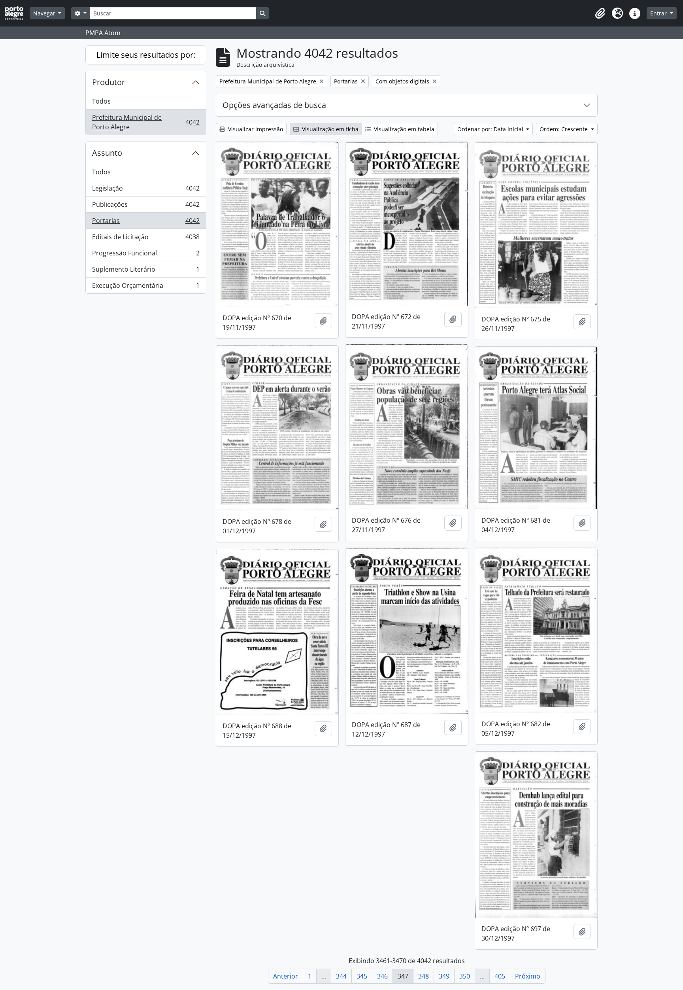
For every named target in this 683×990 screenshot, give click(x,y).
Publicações (146, 206)
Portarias (146, 222)
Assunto (107, 152)
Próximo (527, 976)
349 (444, 976)
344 (341, 976)
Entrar (659, 13)
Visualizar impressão (254, 129)
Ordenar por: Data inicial (491, 129)
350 (464, 976)
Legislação (146, 190)
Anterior (285, 976)
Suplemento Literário (146, 271)
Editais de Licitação (146, 238)
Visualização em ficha (329, 129)
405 (499, 976)
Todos (101, 101)
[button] (600, 13)
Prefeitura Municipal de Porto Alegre (146, 122)
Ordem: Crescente (564, 129)
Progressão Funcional (146, 255)
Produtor (108, 82)
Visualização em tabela (403, 129)
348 (423, 976)
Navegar (45, 13)
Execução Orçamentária (146, 287)
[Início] (17, 13)
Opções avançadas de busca (274, 105)
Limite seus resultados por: (145, 54)
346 (382, 976)
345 (362, 976)
